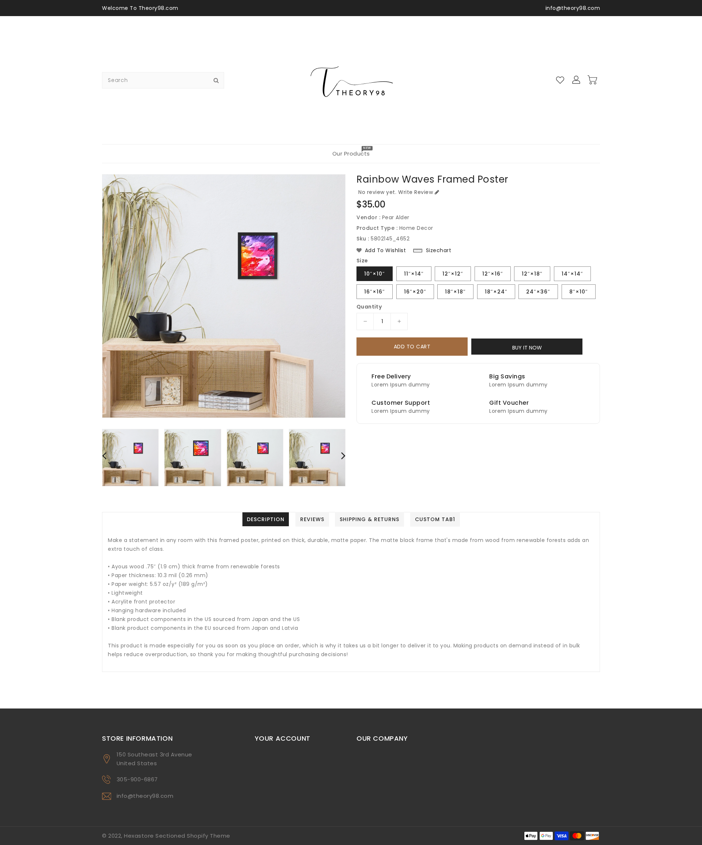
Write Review (415, 192)
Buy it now (527, 347)
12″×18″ (532, 273)
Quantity (369, 306)
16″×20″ (415, 291)
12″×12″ (452, 273)
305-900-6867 (137, 779)
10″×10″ (374, 273)
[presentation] (104, 455)
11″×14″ (414, 273)
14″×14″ (572, 273)
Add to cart (412, 346)
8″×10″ (578, 291)
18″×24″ (496, 291)
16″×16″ (374, 291)
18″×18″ (455, 291)
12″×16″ (492, 273)
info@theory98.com (145, 796)
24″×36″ (538, 291)
